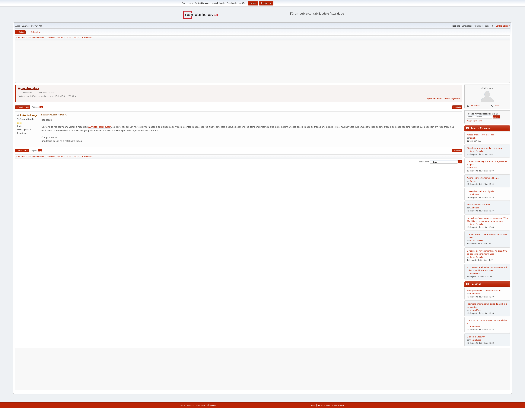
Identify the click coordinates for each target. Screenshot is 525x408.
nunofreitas (475, 273)
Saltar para (424, 162)
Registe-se (474, 105)
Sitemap (212, 405)
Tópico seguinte (451, 98)
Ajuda (313, 405)
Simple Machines (201, 405)
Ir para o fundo (22, 107)
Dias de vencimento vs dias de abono (484, 148)
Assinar (496, 117)
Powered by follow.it (474, 121)
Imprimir (457, 107)
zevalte (473, 138)
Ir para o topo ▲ (338, 405)
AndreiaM (474, 194)
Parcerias (476, 284)
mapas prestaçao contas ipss (480, 134)
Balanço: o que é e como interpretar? (484, 290)
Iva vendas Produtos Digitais (480, 191)
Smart (473, 181)
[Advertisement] (99, 62)
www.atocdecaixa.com (99, 126)
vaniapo (473, 167)
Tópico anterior (434, 98)
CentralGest (475, 293)
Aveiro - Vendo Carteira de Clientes (483, 177)
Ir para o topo (22, 150)
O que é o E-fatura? (476, 336)
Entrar (496, 105)
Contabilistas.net (503, 26)
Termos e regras (323, 405)
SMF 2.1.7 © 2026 (187, 405)
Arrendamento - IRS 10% (478, 204)
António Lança (28, 115)
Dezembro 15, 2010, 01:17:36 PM (54, 115)
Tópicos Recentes (480, 128)
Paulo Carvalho (476, 151)
